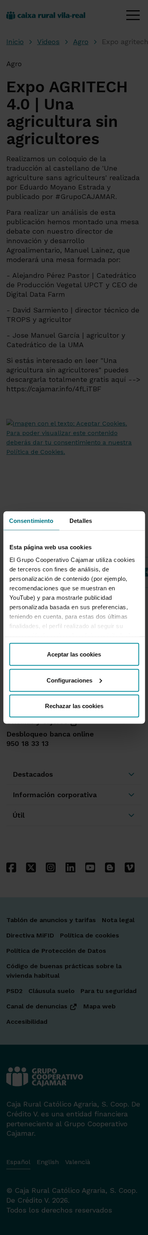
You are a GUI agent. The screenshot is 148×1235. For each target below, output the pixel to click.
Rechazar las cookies (74, 706)
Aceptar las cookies (74, 654)
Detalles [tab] (80, 520)
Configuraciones (69, 680)
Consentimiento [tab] (31, 520)
